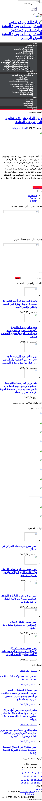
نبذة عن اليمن (28, 47)
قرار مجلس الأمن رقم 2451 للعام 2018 (16, 66)
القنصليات (29, 101)
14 (25, 776)
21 (25, 779)
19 (32, 779)
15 (22, 776)
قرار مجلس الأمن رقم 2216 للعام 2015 (16, 64)
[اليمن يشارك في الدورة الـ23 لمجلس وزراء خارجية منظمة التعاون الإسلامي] (35, 420)
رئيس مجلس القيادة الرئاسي (23, 49)
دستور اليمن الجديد (27, 54)
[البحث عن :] (41, 14)
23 (40, 782)
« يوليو (39, 789)
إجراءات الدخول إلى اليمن (24, 53)
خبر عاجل (15, 128)
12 (32, 776)
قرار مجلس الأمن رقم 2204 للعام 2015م (15, 68)
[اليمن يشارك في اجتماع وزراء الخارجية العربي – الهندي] (35, 467)
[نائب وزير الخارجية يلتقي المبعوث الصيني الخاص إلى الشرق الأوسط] (35, 439)
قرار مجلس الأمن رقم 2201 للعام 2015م (15, 69)
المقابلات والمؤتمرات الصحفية (18, 81)
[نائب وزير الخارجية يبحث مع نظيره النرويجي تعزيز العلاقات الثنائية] (35, 429)
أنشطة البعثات (28, 105)
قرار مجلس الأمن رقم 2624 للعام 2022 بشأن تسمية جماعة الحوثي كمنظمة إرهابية (14, 61)
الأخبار (31, 96)
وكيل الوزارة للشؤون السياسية (23, 86)
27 (28, 782)
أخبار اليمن (29, 71)
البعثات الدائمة (28, 103)
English (34, 10)
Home (35, 43)
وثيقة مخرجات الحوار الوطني (23, 56)
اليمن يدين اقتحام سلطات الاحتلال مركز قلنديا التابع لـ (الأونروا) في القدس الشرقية (19, 572)
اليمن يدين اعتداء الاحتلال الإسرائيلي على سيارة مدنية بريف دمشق (19, 624)
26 (32, 782)
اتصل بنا (34, 109)
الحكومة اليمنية (28, 51)
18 (35, 779)
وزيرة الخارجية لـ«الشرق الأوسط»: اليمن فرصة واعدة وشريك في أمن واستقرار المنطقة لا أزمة (19, 332)
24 (38, 782)
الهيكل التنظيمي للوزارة (25, 90)
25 (35, 782)
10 (38, 776)
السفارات (29, 99)
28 (25, 782)
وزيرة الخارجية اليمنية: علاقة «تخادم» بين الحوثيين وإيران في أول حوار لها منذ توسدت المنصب (19, 359)
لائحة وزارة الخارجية (26, 94)
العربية (35, 8)
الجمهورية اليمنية (32, 45)
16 (40, 779)
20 (28, 779)
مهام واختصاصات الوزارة (25, 88)
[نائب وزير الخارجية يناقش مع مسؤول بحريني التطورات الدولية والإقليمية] (35, 504)
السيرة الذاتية (23, 77)
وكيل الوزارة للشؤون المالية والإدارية (21, 84)
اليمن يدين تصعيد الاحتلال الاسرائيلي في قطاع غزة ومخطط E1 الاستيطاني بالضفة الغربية (19, 651)
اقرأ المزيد (37, 187)
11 (35, 776)
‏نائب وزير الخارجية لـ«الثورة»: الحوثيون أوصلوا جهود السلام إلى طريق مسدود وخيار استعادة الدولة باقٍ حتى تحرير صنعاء (18, 387)
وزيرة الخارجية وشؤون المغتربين (22, 75)
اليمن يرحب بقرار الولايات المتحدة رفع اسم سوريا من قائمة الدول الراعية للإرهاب (18, 598)
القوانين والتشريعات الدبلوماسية (22, 92)
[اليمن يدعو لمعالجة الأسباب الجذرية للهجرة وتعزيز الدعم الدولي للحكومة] (35, 523)
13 (28, 776)
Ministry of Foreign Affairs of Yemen (31, 793)
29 (22, 782)
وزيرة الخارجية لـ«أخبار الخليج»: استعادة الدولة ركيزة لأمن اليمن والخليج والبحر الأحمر (20, 303)
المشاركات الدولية (22, 79)
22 (22, 779)
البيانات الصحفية (32, 107)
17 (38, 779)
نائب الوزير (29, 82)
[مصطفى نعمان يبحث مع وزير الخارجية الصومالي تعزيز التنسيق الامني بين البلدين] (35, 485)
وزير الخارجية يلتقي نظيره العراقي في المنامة (23, 120)
